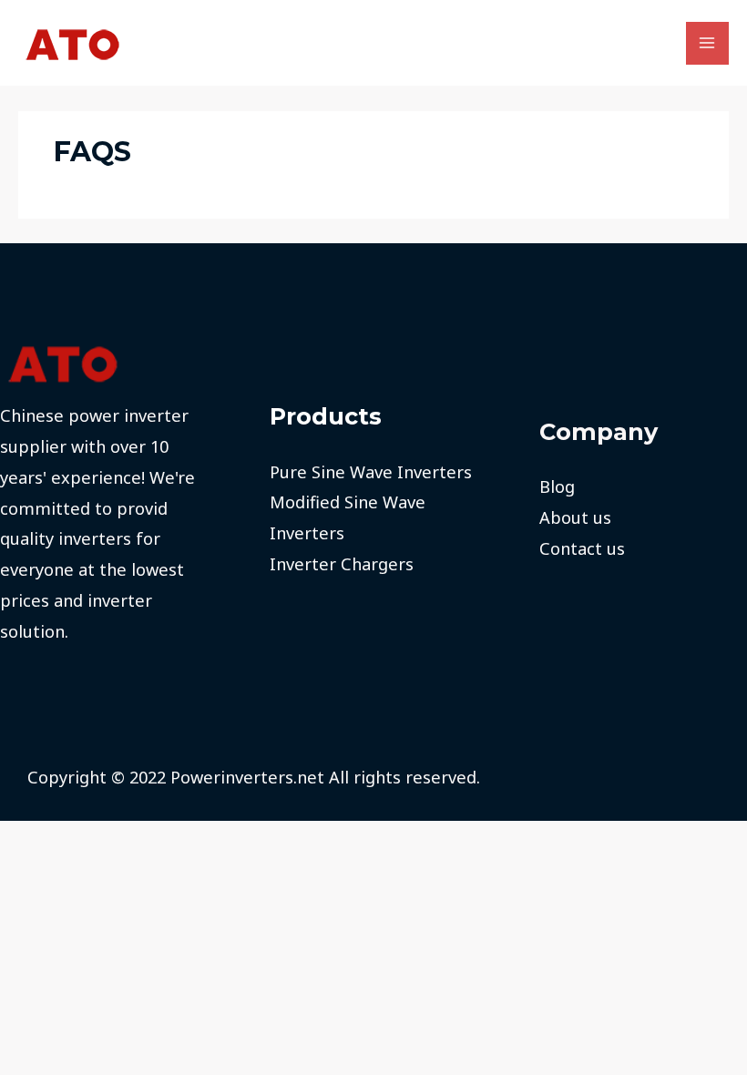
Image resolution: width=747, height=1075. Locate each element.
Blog (557, 486)
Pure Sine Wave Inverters (371, 472)
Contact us (582, 548)
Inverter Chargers (342, 564)
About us (575, 517)
